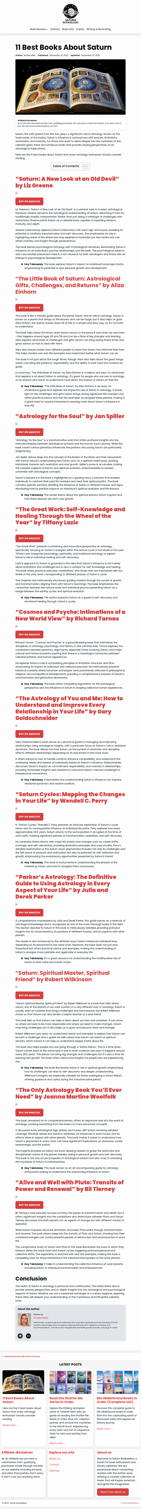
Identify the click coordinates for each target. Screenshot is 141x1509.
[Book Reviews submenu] (47, 29)
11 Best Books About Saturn (18, 1400)
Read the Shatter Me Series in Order (22, 1356)
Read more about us (113, 1492)
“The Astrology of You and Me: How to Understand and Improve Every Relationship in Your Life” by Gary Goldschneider (69, 708)
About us (54, 1458)
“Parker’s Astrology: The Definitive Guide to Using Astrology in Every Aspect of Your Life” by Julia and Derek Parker (65, 887)
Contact (54, 1464)
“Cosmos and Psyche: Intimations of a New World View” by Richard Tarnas (70, 615)
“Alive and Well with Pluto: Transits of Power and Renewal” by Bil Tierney (69, 1186)
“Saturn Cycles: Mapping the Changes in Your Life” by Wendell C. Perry (70, 798)
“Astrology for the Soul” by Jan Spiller (69, 416)
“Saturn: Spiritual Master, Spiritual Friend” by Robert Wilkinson (62, 976)
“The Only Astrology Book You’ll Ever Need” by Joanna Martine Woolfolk (68, 1093)
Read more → (10, 1425)
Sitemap (54, 1470)
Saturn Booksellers (18, 1503)
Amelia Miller (40, 1317)
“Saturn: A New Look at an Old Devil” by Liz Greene (67, 182)
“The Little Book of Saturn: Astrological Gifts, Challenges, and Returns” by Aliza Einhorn (69, 285)
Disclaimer (134, 1503)
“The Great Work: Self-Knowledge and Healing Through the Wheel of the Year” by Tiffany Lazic (70, 516)
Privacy (124, 1503)
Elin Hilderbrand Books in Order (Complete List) (117, 1400)
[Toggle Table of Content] (84, 166)
